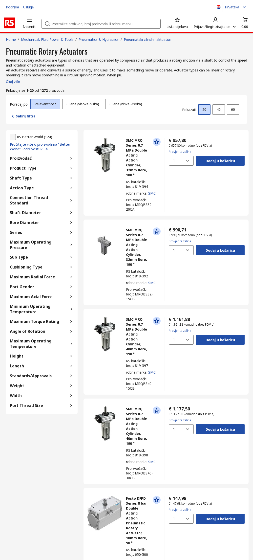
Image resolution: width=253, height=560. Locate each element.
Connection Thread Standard (29, 200)
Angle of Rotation (27, 331)
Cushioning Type (26, 267)
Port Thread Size (26, 405)
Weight (17, 385)
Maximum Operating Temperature (30, 343)
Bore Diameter (24, 222)
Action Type (22, 188)
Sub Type (19, 257)
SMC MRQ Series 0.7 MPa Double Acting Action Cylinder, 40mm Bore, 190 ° (136, 336)
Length (17, 366)
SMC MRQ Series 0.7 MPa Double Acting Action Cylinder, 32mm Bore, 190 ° (136, 247)
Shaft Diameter (25, 212)
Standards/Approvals (31, 376)
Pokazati (189, 109)
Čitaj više (13, 82)
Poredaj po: (19, 104)
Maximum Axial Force (31, 296)
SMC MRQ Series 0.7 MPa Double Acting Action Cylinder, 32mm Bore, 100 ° (136, 157)
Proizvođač (21, 158)
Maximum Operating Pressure (30, 244)
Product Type (23, 168)
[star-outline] (157, 142)
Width (16, 395)
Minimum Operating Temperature (30, 309)
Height (16, 356)
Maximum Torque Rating (34, 321)
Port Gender (22, 287)
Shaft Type (21, 178)
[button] (29, 23)
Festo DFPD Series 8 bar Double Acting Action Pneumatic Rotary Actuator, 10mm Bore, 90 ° (136, 520)
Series (16, 232)
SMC (152, 193)
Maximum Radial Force (32, 277)
